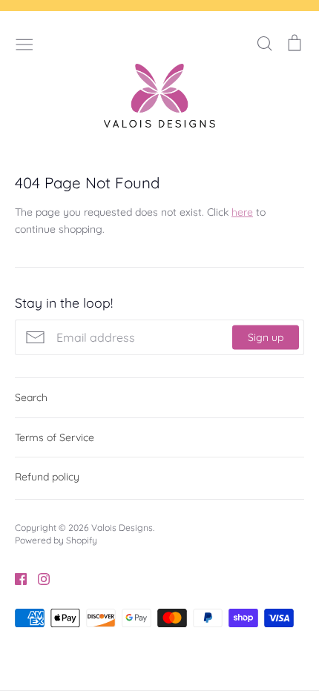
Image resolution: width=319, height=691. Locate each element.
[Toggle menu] (24, 43)
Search (31, 397)
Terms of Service (54, 437)
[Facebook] (15, 577)
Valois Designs (122, 527)
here (242, 212)
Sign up (265, 337)
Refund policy (47, 476)
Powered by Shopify (56, 540)
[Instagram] (38, 577)
